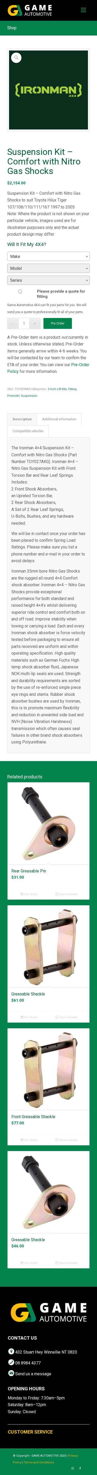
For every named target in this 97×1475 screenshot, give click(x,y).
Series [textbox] (16, 280)
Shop (12, 27)
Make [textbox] (15, 256)
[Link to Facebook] (80, 1468)
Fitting (72, 389)
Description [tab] (22, 419)
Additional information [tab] (59, 419)
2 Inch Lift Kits (57, 389)
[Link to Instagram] (72, 1468)
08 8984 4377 (28, 1363)
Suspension (29, 395)
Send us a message (33, 1373)
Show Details (68, 894)
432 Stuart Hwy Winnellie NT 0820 (46, 1352)
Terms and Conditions (39, 1462)
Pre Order (57, 323)
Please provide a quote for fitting (61, 294)
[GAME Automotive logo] (40, 10)
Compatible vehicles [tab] (28, 431)
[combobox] (48, 256)
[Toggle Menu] (83, 10)
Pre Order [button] (31, 894)
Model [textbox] (16, 268)
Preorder (13, 395)
